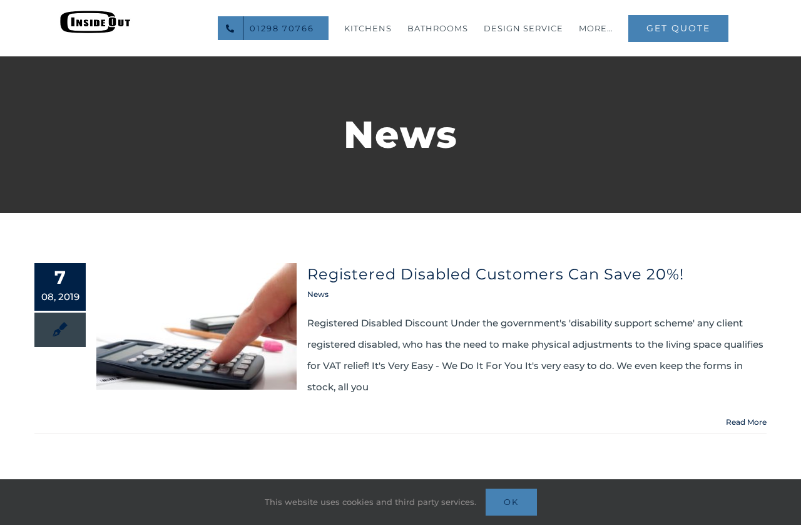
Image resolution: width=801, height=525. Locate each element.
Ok (511, 502)
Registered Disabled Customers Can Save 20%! (495, 274)
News (318, 294)
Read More (746, 422)
